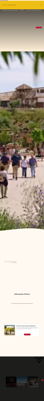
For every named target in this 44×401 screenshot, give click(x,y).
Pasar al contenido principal (4, 0)
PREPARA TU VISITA (27, 334)
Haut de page (42, 380)
